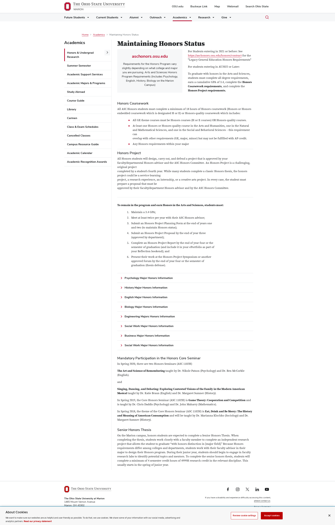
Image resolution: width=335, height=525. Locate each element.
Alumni (134, 17)
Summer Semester (79, 65)
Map (217, 6)
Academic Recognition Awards (87, 162)
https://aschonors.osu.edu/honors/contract (215, 55)
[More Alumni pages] (141, 18)
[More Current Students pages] (120, 18)
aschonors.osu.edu (150, 56)
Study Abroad (76, 92)
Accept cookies (272, 515)
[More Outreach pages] (164, 18)
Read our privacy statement (38, 521)
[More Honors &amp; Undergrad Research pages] (107, 52)
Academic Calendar (79, 153)
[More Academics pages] (189, 18)
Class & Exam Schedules (82, 127)
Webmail (233, 6)
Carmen (72, 118)
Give (224, 17)
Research (204, 17)
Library (71, 109)
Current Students (107, 17)
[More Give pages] (229, 18)
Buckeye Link (198, 6)
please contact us (262, 500)
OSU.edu (177, 6)
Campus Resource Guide (83, 144)
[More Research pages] (212, 18)
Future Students (74, 17)
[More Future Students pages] (87, 18)
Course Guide (75, 100)
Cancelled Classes (78, 135)
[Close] (329, 515)
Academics (180, 17)
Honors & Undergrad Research (80, 55)
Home (85, 34)
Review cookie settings (244, 515)
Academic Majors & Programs (86, 83)
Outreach (156, 17)
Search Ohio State (257, 6)
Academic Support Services (85, 74)
